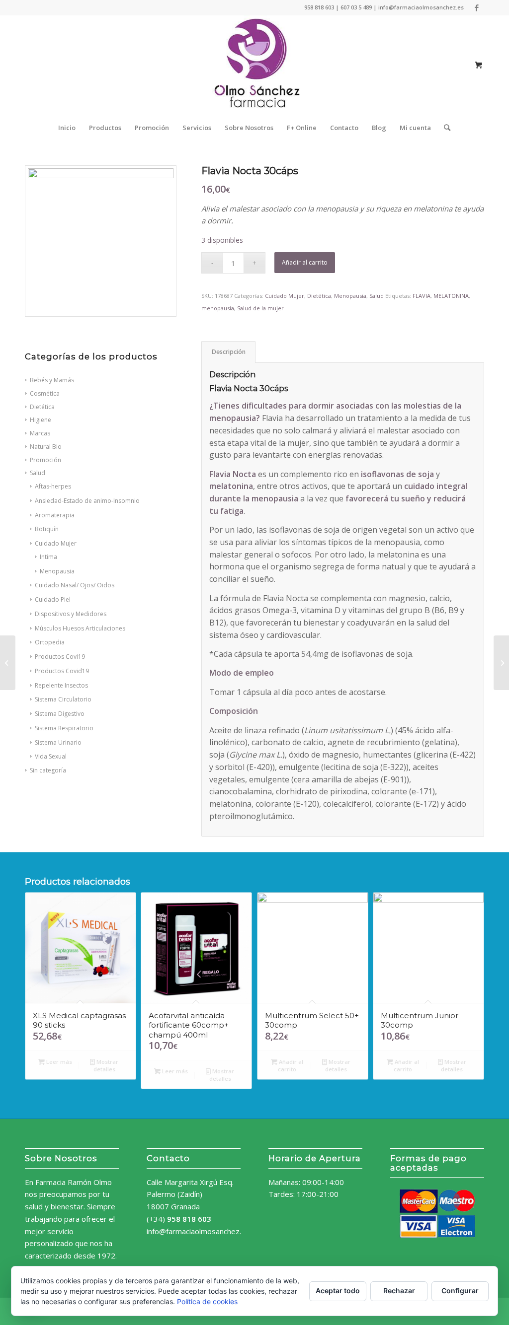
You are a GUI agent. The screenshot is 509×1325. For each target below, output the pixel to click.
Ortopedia (50, 642)
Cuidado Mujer (56, 543)
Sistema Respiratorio (64, 728)
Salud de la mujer (260, 308)
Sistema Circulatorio (63, 699)
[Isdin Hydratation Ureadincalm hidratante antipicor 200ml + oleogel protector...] (7, 662)
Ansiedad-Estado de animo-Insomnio (87, 500)
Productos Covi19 (60, 656)
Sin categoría (48, 770)
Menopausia (57, 571)
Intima (48, 557)
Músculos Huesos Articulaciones (80, 628)
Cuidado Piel (53, 599)
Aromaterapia (55, 515)
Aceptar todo (338, 1290)
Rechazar (399, 1290)
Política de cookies (207, 1301)
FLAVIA (421, 295)
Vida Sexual (51, 756)
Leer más (58, 1061)
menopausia (217, 308)
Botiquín (47, 529)
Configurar (460, 1290)
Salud (37, 473)
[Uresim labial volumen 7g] (501, 662)
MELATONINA (451, 295)
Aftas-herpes (53, 486)
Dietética (319, 295)
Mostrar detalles (106, 1065)
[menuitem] (67, 127)
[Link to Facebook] (476, 7)
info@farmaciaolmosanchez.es (198, 1231)
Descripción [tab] (229, 352)
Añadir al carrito (305, 262)
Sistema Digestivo (60, 713)
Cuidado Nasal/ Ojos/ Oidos (74, 585)
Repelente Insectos (61, 685)
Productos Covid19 (62, 671)
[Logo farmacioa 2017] (254, 65)
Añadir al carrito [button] (290, 1065)
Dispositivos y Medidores (70, 614)
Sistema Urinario (58, 742)
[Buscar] (443, 127)
